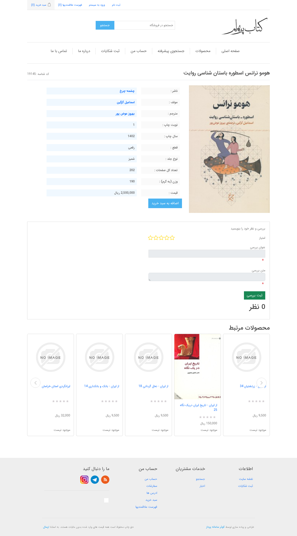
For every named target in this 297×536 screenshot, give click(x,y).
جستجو (200, 479)
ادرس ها (152, 492)
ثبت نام (116, 5)
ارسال (46, 527)
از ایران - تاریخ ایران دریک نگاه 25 (198, 407)
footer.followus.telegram (95, 479)
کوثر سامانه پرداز (215, 527)
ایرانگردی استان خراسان (56, 386)
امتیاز (262, 238)
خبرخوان (105, 479)
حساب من (139, 51)
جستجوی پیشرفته (171, 51)
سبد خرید (151, 499)
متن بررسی (258, 270)
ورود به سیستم (97, 5)
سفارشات (151, 486)
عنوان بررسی (257, 247)
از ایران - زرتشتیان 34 (253, 386)
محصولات (202, 51)
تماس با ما (59, 51)
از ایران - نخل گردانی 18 (153, 386)
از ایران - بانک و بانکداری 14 (101, 386)
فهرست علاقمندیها (146, 506)
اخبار (202, 486)
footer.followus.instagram (84, 479)
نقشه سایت (246, 479)
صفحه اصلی (231, 51)
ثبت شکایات (110, 51)
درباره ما (84, 51)
